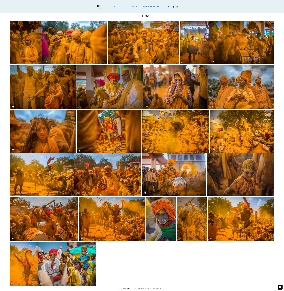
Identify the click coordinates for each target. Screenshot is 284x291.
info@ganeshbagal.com (125, 288)
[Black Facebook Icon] (173, 7)
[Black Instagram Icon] (177, 7)
